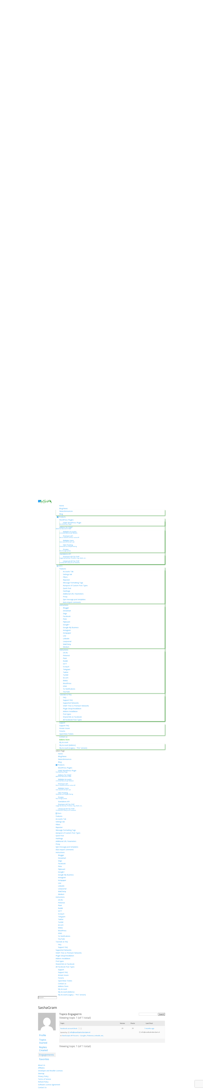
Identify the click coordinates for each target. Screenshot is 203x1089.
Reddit (65, 661)
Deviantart (67, 611)
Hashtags (66, 591)
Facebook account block (68, 1028)
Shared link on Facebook (72, 717)
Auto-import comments (72, 602)
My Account (63, 742)
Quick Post (67, 588)
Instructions (63, 605)
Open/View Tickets (66, 734)
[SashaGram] (47, 1031)
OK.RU (65, 653)
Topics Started (43, 1041)
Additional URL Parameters (73, 594)
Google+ (66, 625)
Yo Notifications (69, 689)
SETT (65, 664)
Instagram (67, 630)
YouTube (66, 692)
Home (61, 506)
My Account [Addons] (67, 745)
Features (62, 569)
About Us (41, 1065)
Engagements (46, 1054)
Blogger (66, 608)
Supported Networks (71, 703)
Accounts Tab (68, 571)
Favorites (44, 1059)
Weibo (65, 680)
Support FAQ (68, 700)
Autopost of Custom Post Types (75, 585)
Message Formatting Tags (73, 583)
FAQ (64, 697)
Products (62, 517)
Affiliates (41, 1068)
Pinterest (66, 655)
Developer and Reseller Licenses (50, 1071)
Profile (42, 1035)
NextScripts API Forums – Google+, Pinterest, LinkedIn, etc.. (83, 1035)
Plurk (65, 658)
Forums (62, 731)
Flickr (65, 619)
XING (65, 686)
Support (62, 723)
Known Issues (64, 728)
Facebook (66, 616)
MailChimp (67, 644)
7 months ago (149, 1028)
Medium (66, 647)
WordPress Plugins (66, 520)
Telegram (66, 669)
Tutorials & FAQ (65, 694)
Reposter (66, 580)
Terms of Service (44, 1079)
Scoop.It (66, 666)
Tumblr (65, 675)
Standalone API (65, 554)
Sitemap (41, 1073)
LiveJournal (67, 641)
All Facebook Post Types (72, 720)
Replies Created (43, 1049)
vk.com (65, 678)
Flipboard (66, 622)
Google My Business (71, 627)
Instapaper (67, 633)
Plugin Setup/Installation (72, 708)
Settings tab (67, 574)
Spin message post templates (74, 599)
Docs (60, 566)
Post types (67, 714)
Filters (65, 577)
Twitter (65, 672)
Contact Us (42, 1087)
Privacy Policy (43, 1076)
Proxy (65, 596)
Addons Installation (70, 711)
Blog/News (63, 508)
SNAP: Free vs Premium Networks (76, 706)
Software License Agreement (49, 1084)
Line (64, 636)
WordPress (67, 683)
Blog (61, 514)
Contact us (63, 737)
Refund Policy (43, 1082)
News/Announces (66, 511)
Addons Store (64, 740)
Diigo (65, 613)
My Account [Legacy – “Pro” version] (73, 748)
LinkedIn (66, 638)
